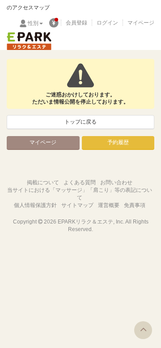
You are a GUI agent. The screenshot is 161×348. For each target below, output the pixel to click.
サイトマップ (77, 205)
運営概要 (108, 205)
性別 (33, 23)
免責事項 (134, 205)
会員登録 (76, 23)
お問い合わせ (116, 182)
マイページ (140, 23)
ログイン (107, 23)
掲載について (43, 182)
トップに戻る (80, 122)
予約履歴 (118, 142)
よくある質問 (80, 182)
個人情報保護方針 (35, 205)
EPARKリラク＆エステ (29, 41)
